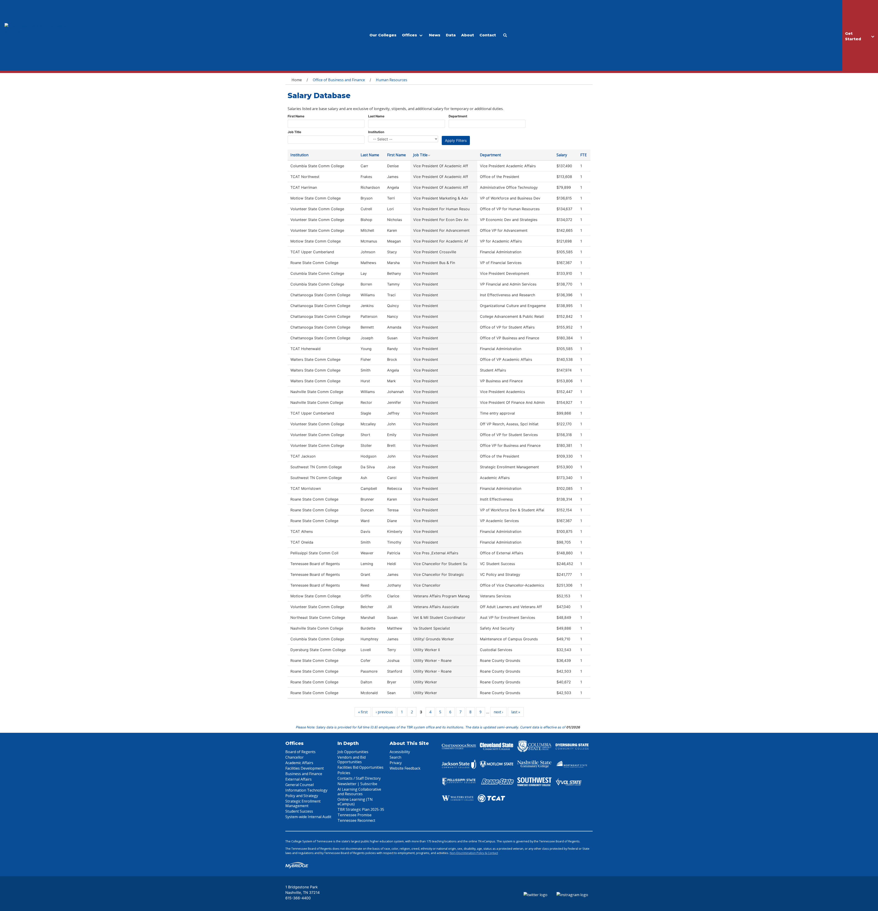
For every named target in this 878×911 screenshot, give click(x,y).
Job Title (294, 132)
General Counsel (299, 784)
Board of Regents (300, 751)
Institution (376, 132)
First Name (296, 116)
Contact (487, 35)
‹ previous (384, 711)
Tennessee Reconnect (356, 820)
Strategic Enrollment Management (303, 803)
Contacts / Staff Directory (359, 778)
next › (498, 711)
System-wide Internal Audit (308, 816)
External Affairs (298, 779)
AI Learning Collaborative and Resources (359, 791)
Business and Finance (303, 773)
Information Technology (306, 790)
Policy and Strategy (301, 795)
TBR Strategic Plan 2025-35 (360, 809)
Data (451, 35)
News (434, 35)
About (467, 35)
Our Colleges (382, 35)
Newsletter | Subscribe (357, 783)
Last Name (376, 116)
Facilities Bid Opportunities (360, 767)
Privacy (396, 762)
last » (515, 711)
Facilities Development (304, 768)
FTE (583, 154)
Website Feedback (405, 768)
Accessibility (400, 751)
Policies (343, 772)
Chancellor (294, 757)
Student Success (299, 811)
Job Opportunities (352, 751)
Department (458, 116)
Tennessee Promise (354, 814)
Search (395, 757)
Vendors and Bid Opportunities (351, 759)
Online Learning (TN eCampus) (355, 801)
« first (363, 711)
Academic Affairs (299, 762)
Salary (562, 154)
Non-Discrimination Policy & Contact (474, 853)
